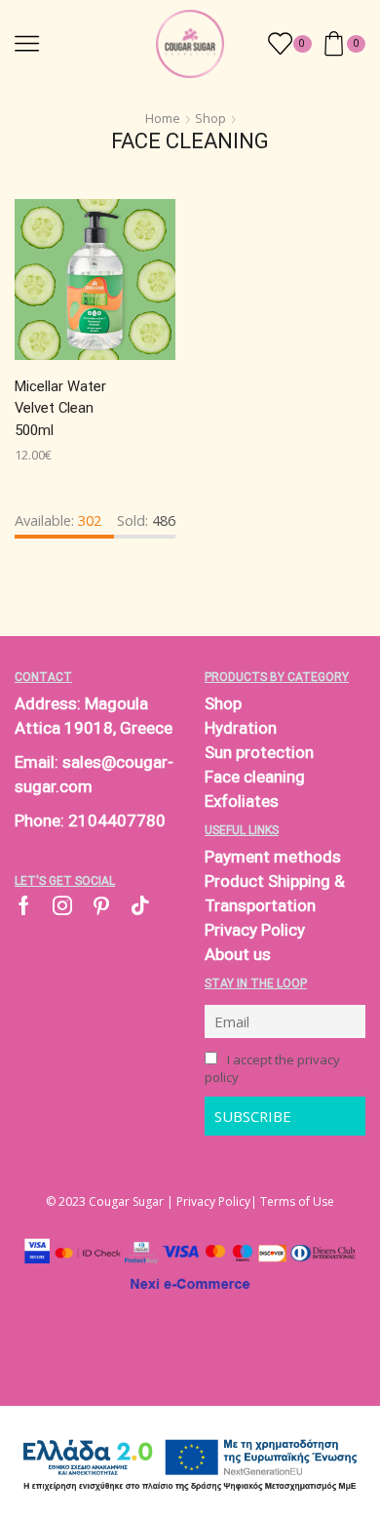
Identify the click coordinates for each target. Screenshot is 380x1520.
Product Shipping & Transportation (275, 893)
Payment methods (273, 856)
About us (238, 954)
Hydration (241, 728)
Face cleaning (255, 776)
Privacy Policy (255, 930)
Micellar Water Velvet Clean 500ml (60, 408)
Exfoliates (242, 801)
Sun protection (259, 752)
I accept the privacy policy (272, 1068)
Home (162, 118)
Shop (210, 118)
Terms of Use (297, 1201)
